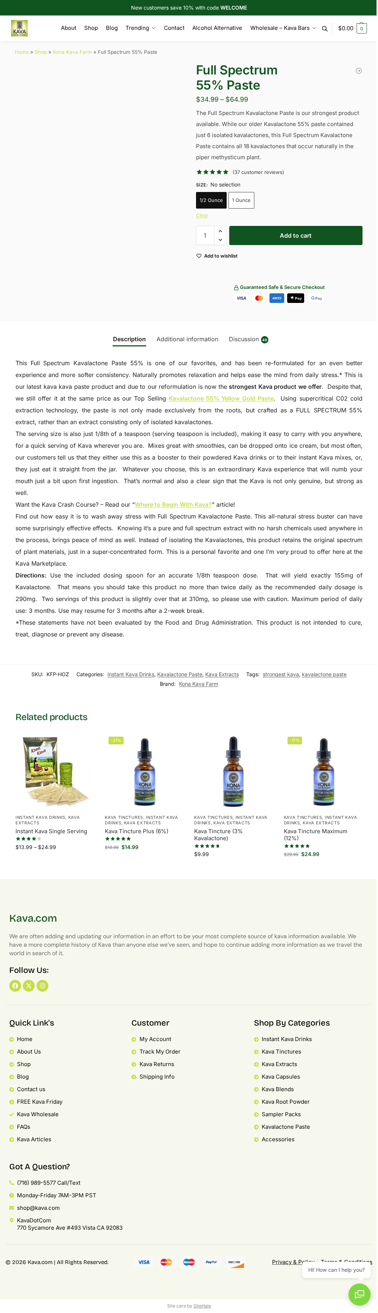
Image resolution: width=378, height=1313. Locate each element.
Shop (41, 52)
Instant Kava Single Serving (51, 831)
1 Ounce (241, 200)
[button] (352, 28)
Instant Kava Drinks (130, 674)
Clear (202, 215)
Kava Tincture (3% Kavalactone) (218, 835)
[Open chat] (359, 1295)
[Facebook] (15, 986)
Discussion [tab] (248, 339)
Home (22, 52)
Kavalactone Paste (179, 674)
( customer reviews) (258, 172)
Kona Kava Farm (72, 52)
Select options (55, 864)
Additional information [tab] (187, 339)
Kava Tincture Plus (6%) (136, 831)
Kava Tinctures (124, 817)
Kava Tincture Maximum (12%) (315, 835)
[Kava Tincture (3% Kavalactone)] (233, 772)
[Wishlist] (82, 744)
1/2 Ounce (211, 200)
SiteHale (202, 1306)
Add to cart (296, 235)
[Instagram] (42, 986)
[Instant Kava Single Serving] (55, 772)
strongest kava (281, 674)
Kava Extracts (222, 674)
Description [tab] (129, 339)
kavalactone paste (324, 674)
